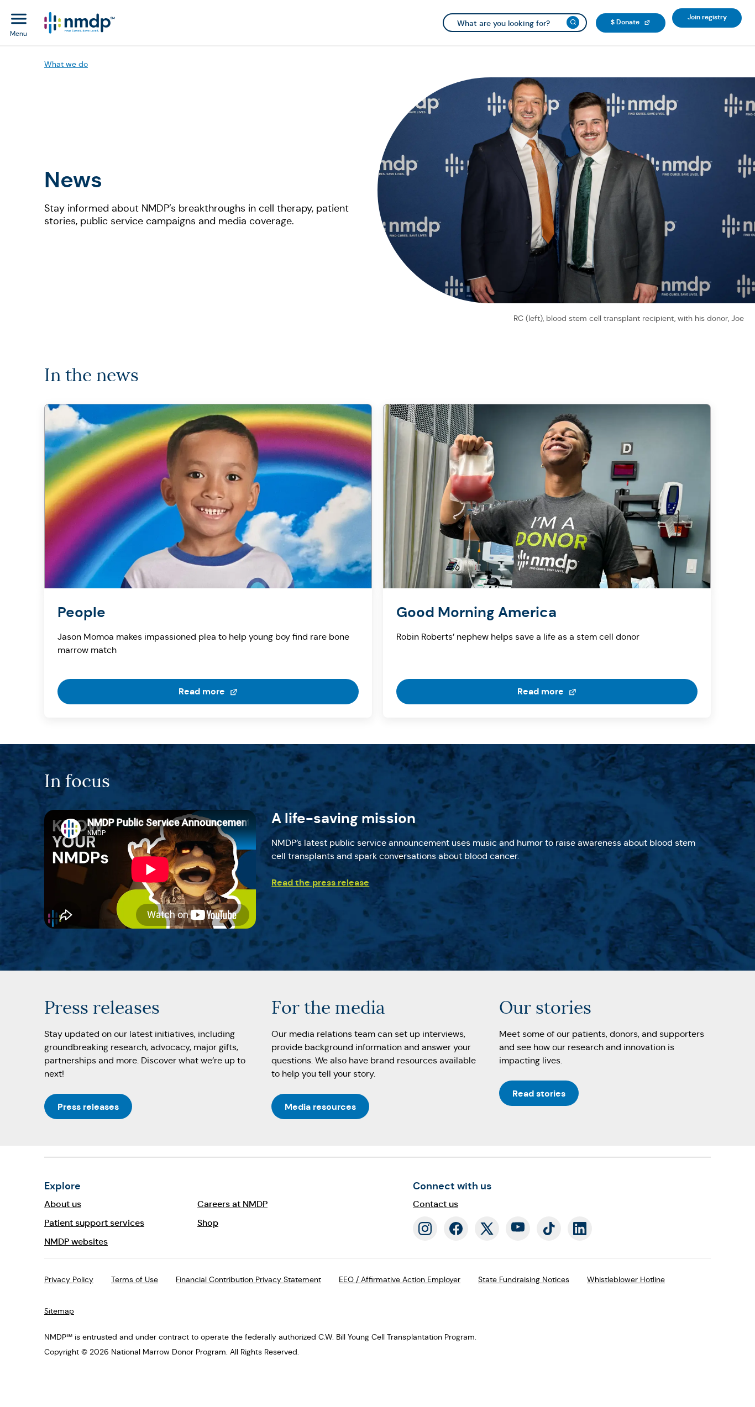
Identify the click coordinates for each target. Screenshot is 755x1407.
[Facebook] (456, 1228)
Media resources (320, 1107)
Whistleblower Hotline (626, 1279)
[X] (487, 1228)
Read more (245, 691)
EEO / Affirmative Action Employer (399, 1279)
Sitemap (59, 1311)
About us (62, 1204)
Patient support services (94, 1223)
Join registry (715, 17)
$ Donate (638, 22)
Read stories (538, 1093)
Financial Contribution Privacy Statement (248, 1279)
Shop (207, 1223)
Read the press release (320, 882)
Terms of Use (134, 1279)
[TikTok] (549, 1228)
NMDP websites (76, 1241)
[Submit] (573, 22)
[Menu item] (78, 22)
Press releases (88, 1107)
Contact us (435, 1204)
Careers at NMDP (232, 1204)
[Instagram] (425, 1228)
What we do (66, 64)
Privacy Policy (68, 1279)
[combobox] (515, 22)
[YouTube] (518, 1228)
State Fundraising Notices (523, 1279)
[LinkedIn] (580, 1228)
